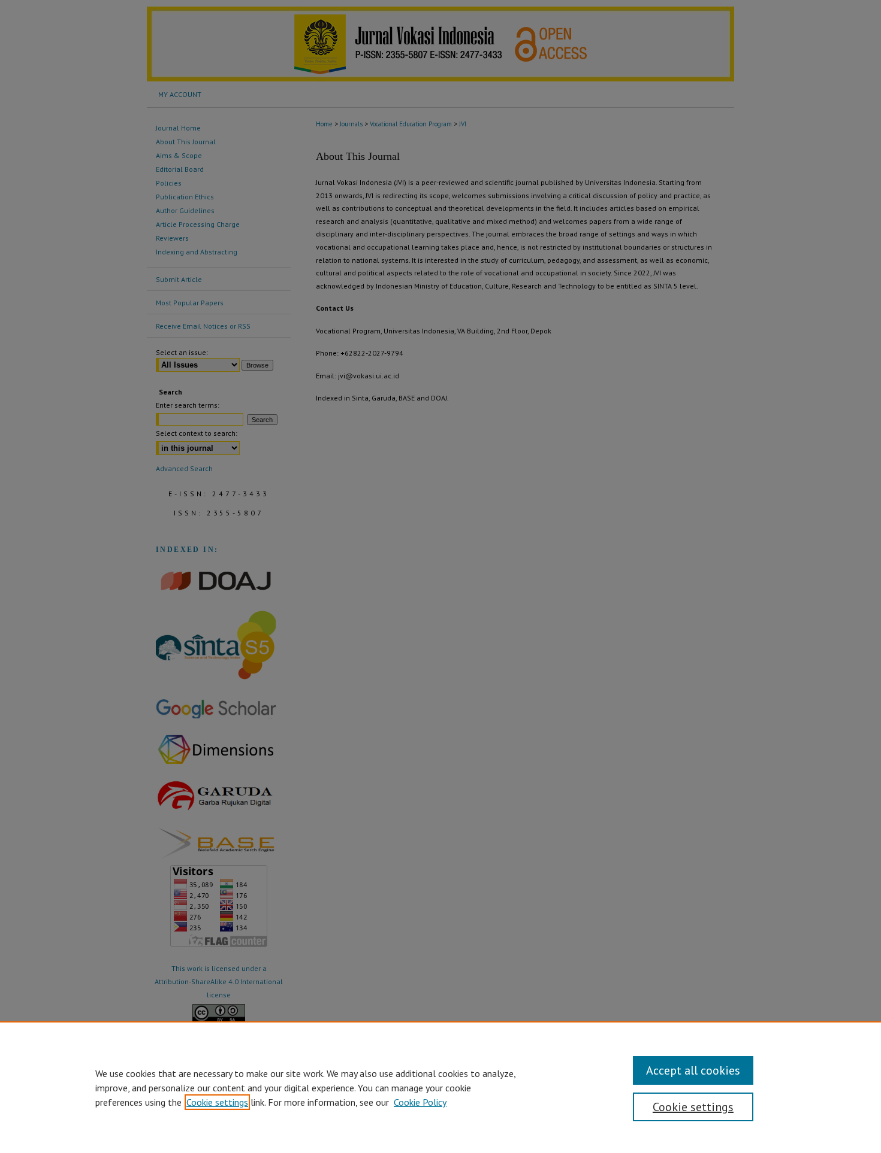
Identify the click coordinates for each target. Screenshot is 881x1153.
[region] (440, 1087)
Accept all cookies (693, 1070)
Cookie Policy (420, 1102)
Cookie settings (217, 1102)
